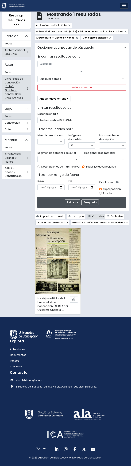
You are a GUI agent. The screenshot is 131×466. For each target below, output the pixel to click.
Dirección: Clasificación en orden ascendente (99, 222)
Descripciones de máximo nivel (60, 166)
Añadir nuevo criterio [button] (52, 99)
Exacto (107, 193)
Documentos (18, 355)
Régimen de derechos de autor (56, 153)
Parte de (12, 36)
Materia (11, 140)
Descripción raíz (47, 114)
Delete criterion (82, 87)
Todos (8, 43)
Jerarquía (78, 216)
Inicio (40, 181)
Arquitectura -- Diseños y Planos (16, 158)
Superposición (112, 189)
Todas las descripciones (101, 166)
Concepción (16, 123)
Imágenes (16, 366)
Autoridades (17, 349)
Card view (98, 216)
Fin (70, 181)
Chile (16, 130)
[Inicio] (14, 6)
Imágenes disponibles (75, 137)
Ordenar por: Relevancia (51, 222)
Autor (9, 64)
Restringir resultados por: (16, 20)
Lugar (9, 108)
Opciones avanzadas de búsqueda (65, 47)
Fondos (14, 361)
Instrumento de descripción (109, 137)
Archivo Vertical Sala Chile (16, 52)
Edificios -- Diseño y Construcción (16, 172)
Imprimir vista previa (52, 216)
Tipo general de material (99, 153)
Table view (116, 216)
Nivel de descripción (49, 135)
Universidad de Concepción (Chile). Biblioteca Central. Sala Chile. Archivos (16, 88)
